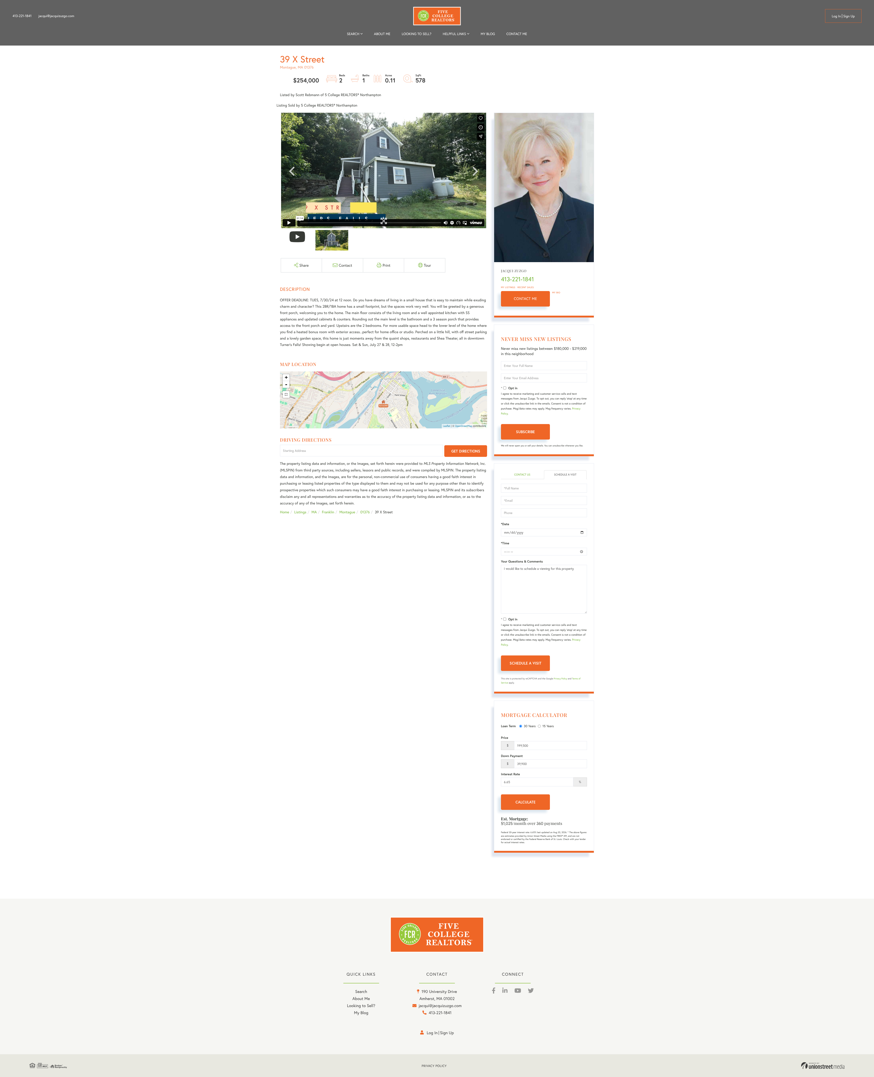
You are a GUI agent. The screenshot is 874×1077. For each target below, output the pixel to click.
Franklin (328, 512)
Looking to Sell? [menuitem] (416, 34)
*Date (505, 524)
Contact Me (525, 298)
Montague (347, 512)
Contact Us (522, 474)
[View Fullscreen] (286, 394)
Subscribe (525, 431)
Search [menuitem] (353, 34)
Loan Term (508, 726)
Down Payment (512, 756)
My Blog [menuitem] (488, 34)
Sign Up (849, 16)
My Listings (508, 287)
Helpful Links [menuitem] (454, 34)
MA (314, 512)
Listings (300, 512)
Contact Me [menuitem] (516, 34)
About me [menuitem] (382, 34)
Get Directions (465, 451)
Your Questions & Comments (522, 561)
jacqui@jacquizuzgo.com (56, 16)
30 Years (530, 726)
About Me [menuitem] (361, 998)
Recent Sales (526, 287)
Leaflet (446, 426)
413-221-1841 (22, 16)
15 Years (548, 726)
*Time (505, 543)
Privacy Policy (560, 678)
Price (504, 738)
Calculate (526, 802)
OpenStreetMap (463, 426)
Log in (836, 16)
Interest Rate (510, 774)
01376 (365, 512)
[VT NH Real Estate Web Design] (822, 1065)
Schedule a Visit (565, 474)
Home (284, 512)
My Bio (556, 292)
